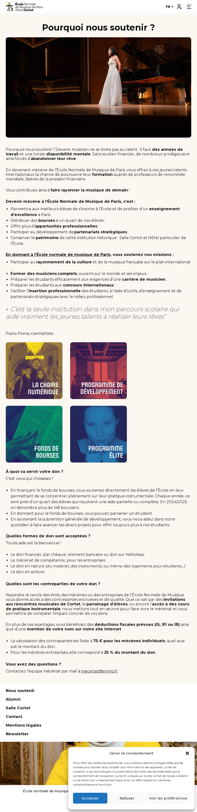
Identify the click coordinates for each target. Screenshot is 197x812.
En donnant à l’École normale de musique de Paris (58, 254)
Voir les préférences (168, 798)
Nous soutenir (20, 690)
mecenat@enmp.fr (99, 671)
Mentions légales (23, 725)
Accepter (90, 798)
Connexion (179, 5)
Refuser (127, 798)
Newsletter (17, 734)
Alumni (13, 699)
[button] (187, 753)
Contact (14, 716)
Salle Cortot (18, 708)
